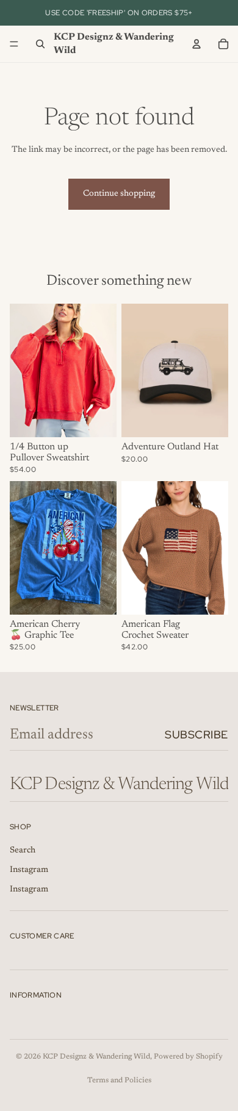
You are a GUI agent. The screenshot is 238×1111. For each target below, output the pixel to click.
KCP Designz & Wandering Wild (96, 1056)
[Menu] (14, 44)
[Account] (196, 43)
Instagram (29, 870)
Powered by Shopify (188, 1056)
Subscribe (196, 734)
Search (22, 850)
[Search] (40, 43)
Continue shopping (119, 194)
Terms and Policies (119, 1080)
